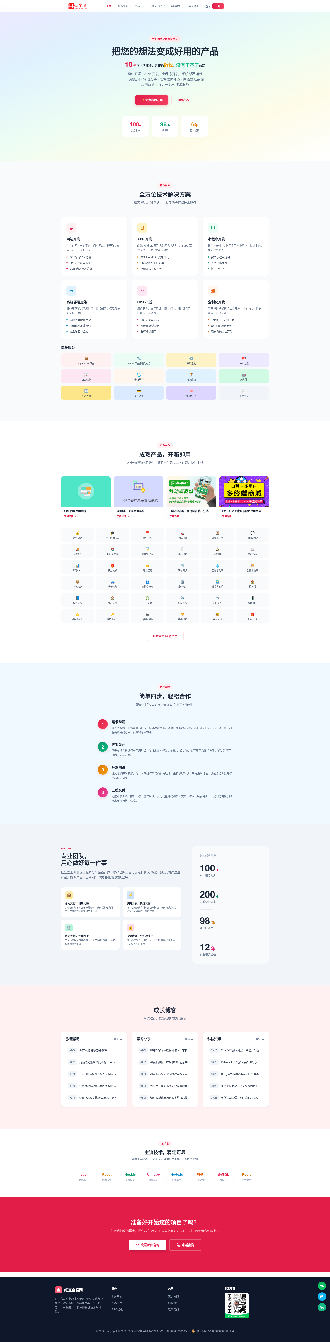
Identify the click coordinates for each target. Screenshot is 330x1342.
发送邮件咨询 (150, 1245)
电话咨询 (188, 1245)
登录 (208, 6)
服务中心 (123, 6)
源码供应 (156, 6)
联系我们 (193, 6)
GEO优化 (176, 6)
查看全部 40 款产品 (165, 636)
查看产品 (183, 100)
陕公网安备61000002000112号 (215, 1331)
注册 (218, 6)
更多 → (118, 1039)
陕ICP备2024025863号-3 (175, 1331)
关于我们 (173, 1296)
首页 (109, 6)
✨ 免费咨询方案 (152, 100)
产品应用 (139, 6)
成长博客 (173, 1303)
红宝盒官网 (141, 1331)
